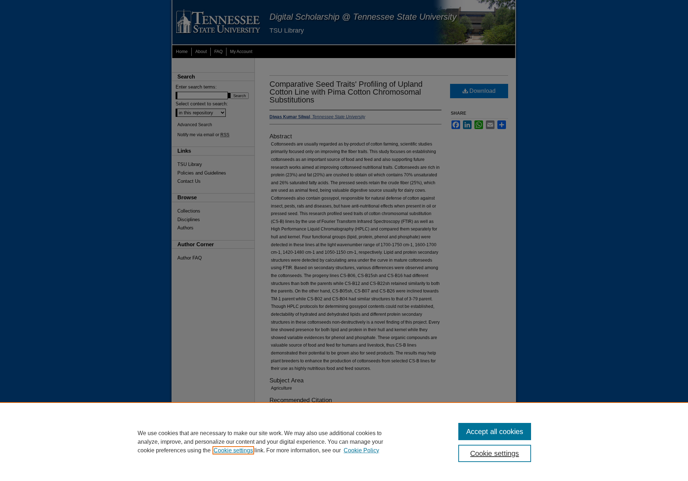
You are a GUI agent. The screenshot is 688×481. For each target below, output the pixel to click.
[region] (344, 441)
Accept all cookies (494, 431)
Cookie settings (233, 450)
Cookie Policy (361, 450)
